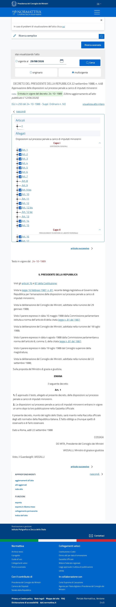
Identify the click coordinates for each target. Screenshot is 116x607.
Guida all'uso (17, 559)
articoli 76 (27, 283)
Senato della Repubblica (21, 590)
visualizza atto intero (93, 104)
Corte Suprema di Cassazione (71, 582)
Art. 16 (25, 236)
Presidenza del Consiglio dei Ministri (26, 582)
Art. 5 (24, 167)
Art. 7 (24, 176)
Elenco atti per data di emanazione (73, 555)
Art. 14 (25, 221)
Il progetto (16, 555)
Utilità (61, 570)
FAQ (63, 598)
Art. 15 (25, 225)
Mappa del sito (53, 598)
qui (63, 26)
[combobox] (58, 36)
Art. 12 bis (27, 207)
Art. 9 (24, 185)
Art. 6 (24, 172)
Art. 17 (25, 241)
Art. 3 (24, 159)
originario (37, 72)
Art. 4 (24, 163)
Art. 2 (24, 154)
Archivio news (17, 551)
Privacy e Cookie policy (22, 598)
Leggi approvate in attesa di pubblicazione (76, 566)
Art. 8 (24, 181)
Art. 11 (25, 199)
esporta (18, 502)
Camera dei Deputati (20, 586)
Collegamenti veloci (19, 562)
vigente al (23, 61)
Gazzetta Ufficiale (66, 559)
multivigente (81, 72)
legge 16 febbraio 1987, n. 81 (37, 290)
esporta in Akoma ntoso (25, 506)
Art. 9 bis (26, 190)
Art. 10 (25, 194)
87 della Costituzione (46, 283)
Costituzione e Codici (67, 551)
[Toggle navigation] (97, 12)
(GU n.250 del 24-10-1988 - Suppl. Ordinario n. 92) (39, 104)
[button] (61, 61)
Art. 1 (24, 150)
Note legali (39, 598)
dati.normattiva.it (48, 602)
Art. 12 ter (27, 212)
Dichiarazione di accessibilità (25, 602)
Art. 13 (25, 216)
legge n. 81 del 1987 (69, 320)
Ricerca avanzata (93, 45)
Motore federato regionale (69, 562)
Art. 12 (25, 203)
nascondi (21, 111)
